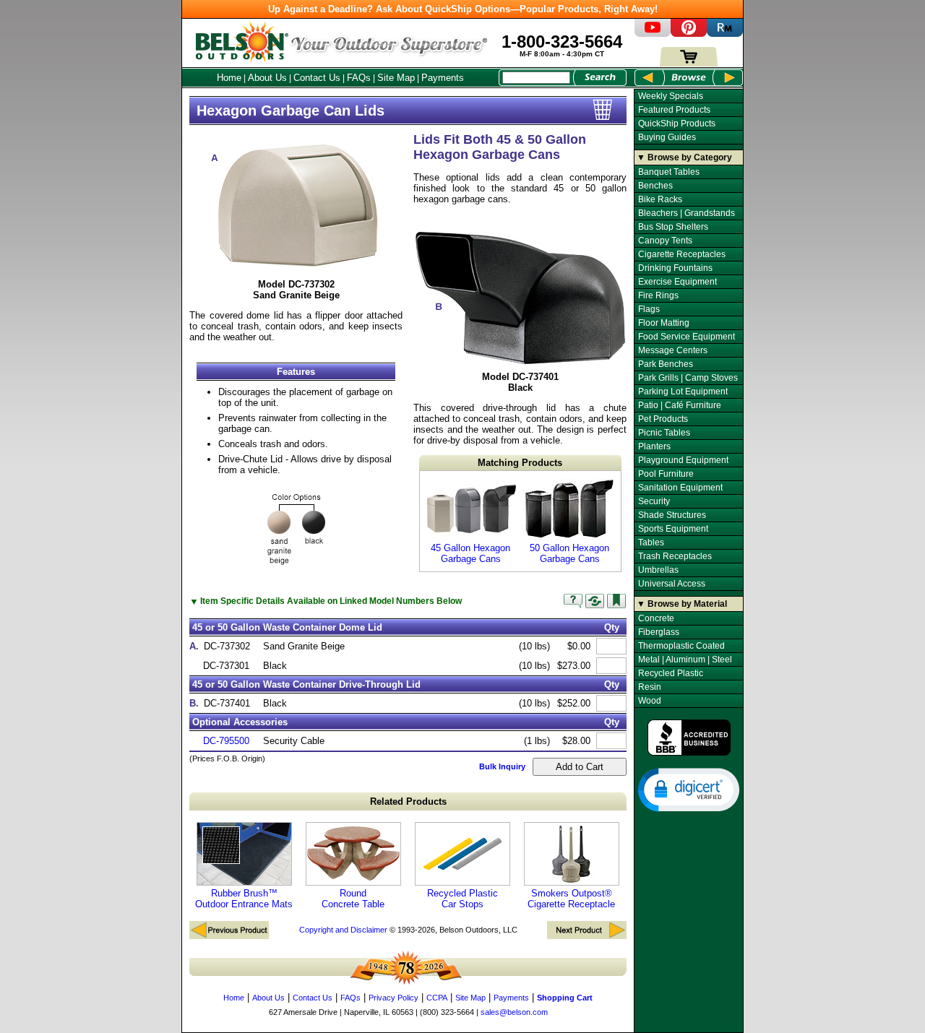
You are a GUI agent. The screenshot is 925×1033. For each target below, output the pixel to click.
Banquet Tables (669, 172)
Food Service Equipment (686, 337)
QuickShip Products (676, 123)
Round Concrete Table (353, 898)
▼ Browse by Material (682, 604)
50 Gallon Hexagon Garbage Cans (569, 553)
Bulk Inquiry (502, 766)
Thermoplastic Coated (681, 646)
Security (654, 501)
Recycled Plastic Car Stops (462, 898)
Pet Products (663, 419)
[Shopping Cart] (689, 63)
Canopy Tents (665, 240)
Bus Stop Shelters (673, 227)
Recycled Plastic (670, 673)
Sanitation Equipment (680, 488)
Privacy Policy (393, 997)
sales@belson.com (514, 1012)
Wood (649, 701)
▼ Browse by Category (684, 157)
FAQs (359, 77)
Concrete (656, 618)
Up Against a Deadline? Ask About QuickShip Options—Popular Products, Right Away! (463, 9)
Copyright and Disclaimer (343, 929)
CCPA (436, 997)
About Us (267, 77)
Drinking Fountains (675, 268)
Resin (649, 687)
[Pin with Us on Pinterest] (689, 33)
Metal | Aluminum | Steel (685, 659)
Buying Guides (667, 137)
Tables (651, 542)
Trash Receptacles (675, 556)
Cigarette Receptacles (682, 254)
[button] (688, 788)
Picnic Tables (664, 433)
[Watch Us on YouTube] (652, 33)
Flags (649, 309)
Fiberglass (658, 632)
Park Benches (665, 364)
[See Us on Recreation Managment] (725, 33)
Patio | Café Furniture (679, 405)
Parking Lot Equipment (683, 391)
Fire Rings (658, 295)
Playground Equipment (683, 460)
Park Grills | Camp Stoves (688, 378)
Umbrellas (658, 570)
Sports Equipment (673, 529)
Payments (442, 77)
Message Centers (672, 350)
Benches (655, 186)
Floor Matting (663, 323)
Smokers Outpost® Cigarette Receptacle (571, 898)
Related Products (408, 801)
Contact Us (316, 77)
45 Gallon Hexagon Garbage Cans (470, 553)
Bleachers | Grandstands (686, 213)
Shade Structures (672, 515)
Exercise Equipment (677, 282)
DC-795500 (226, 740)
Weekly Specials (670, 96)
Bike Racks (660, 199)
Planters (654, 446)
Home (229, 77)
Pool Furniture (666, 474)
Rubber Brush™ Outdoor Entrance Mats (244, 898)
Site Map (396, 77)
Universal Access (671, 584)
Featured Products (674, 110)
